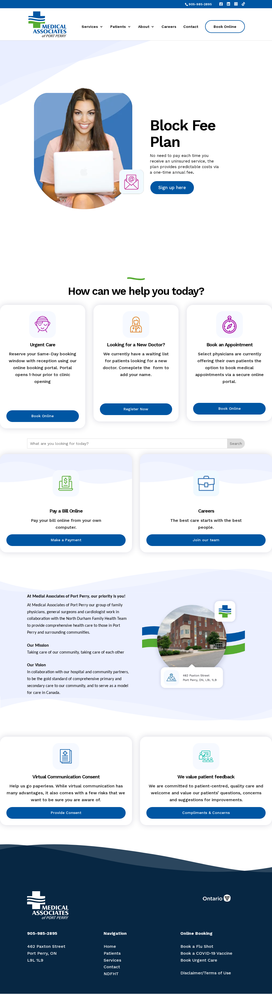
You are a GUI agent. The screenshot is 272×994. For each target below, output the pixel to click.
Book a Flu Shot (196, 946)
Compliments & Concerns (206, 812)
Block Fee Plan (182, 134)
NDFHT (111, 973)
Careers (169, 27)
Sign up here (172, 187)
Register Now (136, 409)
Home (110, 946)
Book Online (225, 26)
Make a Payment (66, 540)
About (143, 27)
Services (90, 27)
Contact (190, 27)
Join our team (206, 540)
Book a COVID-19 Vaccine (206, 953)
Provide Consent (66, 812)
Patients (118, 27)
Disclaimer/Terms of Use (205, 972)
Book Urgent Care (198, 960)
